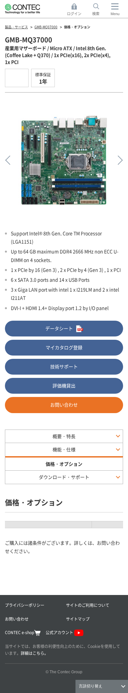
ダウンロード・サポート (64, 477)
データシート (59, 328)
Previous (10, 160)
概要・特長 (64, 436)
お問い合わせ (64, 404)
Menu (115, 14)
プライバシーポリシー (24, 605)
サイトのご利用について (87, 605)
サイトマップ (78, 619)
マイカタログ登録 (64, 347)
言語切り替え (90, 686)
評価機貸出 (64, 385)
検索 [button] (99, 10)
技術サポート (64, 366)
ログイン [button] (76, 10)
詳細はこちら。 (34, 653)
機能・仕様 (64, 449)
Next (118, 160)
